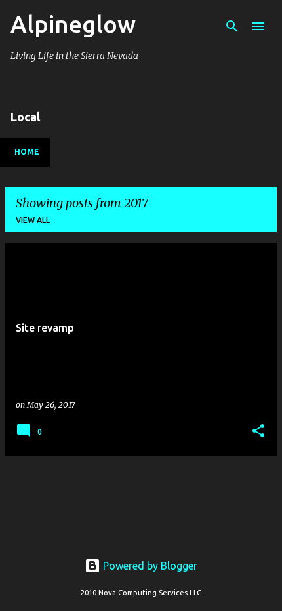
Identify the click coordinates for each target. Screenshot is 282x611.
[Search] (232, 26)
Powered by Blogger (148, 566)
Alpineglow (73, 23)
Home (26, 152)
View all (33, 220)
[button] (258, 432)
